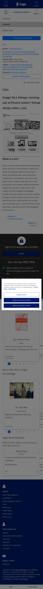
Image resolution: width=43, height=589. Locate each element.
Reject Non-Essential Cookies (21, 305)
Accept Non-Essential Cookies (21, 300)
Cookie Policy (12, 289)
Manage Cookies (21, 294)
